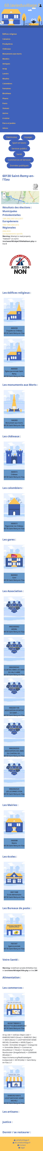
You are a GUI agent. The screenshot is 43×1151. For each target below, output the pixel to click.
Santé (19, 154)
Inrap (5, 69)
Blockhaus (7, 93)
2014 (17, 225)
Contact (22, 1145)
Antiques (6, 64)
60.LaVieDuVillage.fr (22, 1142)
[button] (4, 193)
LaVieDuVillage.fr (22, 1140)
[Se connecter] (40, 5)
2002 (8, 218)
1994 (5, 225)
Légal (22, 1147)
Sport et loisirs (19, 142)
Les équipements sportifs (13, 234)
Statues (6, 108)
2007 (13, 218)
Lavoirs (6, 73)
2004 (13, 225)
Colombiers (7, 83)
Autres (5, 113)
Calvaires (6, 39)
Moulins (6, 78)
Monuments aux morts (12, 54)
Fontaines (7, 88)
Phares (5, 98)
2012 (17, 218)
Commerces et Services (19, 159)
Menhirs (6, 59)
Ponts (5, 103)
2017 (21, 218)
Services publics (19, 148)
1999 (9, 225)
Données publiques (19, 165)
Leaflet (27, 203)
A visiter (6, 118)
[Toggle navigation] (2, 30)
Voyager (28, 137)
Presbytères (8, 44)
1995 (4, 218)
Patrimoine (11, 137)
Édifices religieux (10, 34)
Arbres (5, 128)
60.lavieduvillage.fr (22, 5)
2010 (8, 231)
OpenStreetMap (34, 203)
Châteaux (7, 49)
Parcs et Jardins (9, 123)
